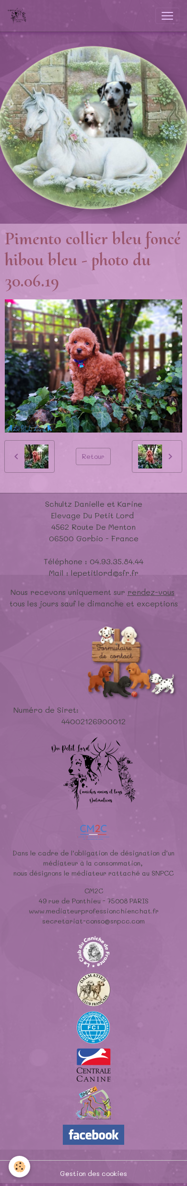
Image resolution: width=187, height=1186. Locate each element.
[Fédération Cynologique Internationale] (93, 1026)
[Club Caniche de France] (93, 950)
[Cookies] (19, 1166)
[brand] (19, 16)
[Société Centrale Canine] (94, 1064)
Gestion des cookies (93, 1173)
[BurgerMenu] (167, 16)
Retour (93, 456)
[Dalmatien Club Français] (93, 988)
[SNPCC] (93, 1101)
